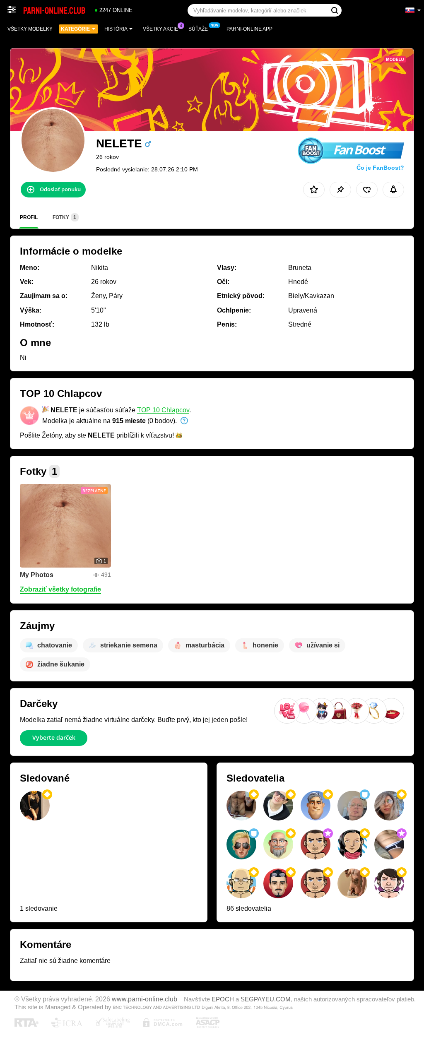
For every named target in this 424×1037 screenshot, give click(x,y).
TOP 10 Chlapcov (163, 410)
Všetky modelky (30, 29)
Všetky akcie (160, 29)
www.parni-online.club (144, 999)
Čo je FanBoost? (380, 167)
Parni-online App (249, 29)
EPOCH (223, 999)
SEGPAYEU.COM (266, 999)
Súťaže (198, 29)
